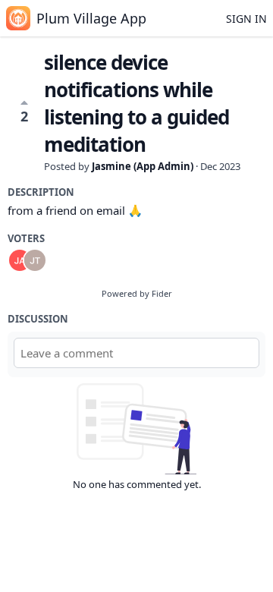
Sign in (246, 18)
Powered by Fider (137, 293)
